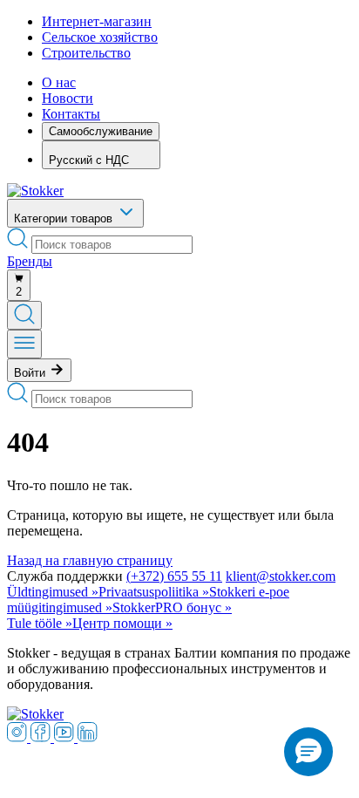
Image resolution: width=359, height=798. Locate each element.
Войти (31, 372)
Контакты (71, 113)
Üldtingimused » (52, 591)
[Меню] (24, 344)
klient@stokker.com (280, 576)
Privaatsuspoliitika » (153, 591)
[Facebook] (42, 737)
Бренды (29, 261)
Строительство (86, 52)
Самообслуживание (100, 131)
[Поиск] (24, 315)
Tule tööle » (39, 623)
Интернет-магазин (97, 21)
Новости (67, 98)
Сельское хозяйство (100, 37)
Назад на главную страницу (90, 560)
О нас (59, 82)
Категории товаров (65, 218)
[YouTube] (66, 737)
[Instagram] (18, 737)
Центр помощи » (122, 623)
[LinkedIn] (88, 737)
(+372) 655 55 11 (174, 576)
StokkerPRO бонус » (172, 607)
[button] (308, 751)
